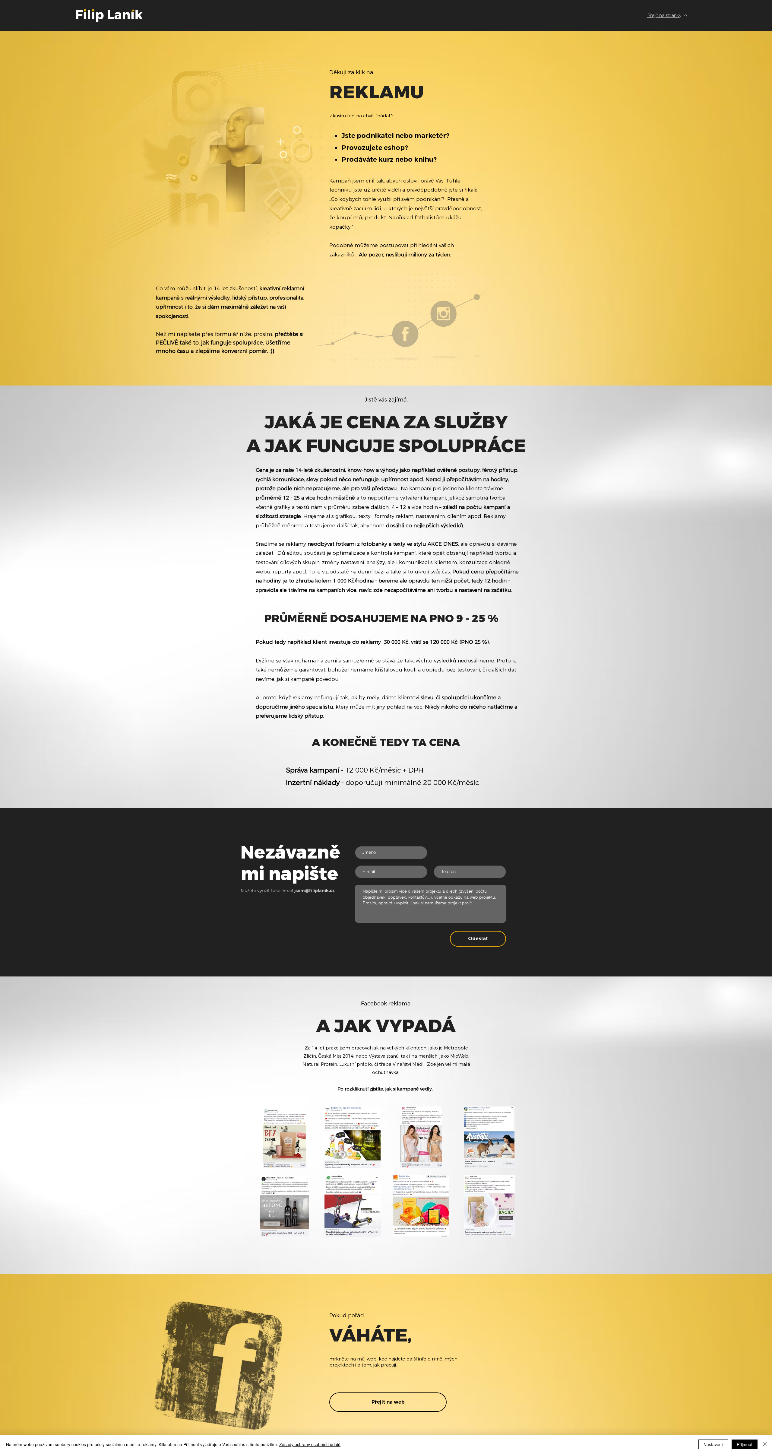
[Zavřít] (764, 1444)
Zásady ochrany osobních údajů (309, 1444)
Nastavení (713, 1444)
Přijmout (744, 1444)
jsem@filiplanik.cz (314, 890)
